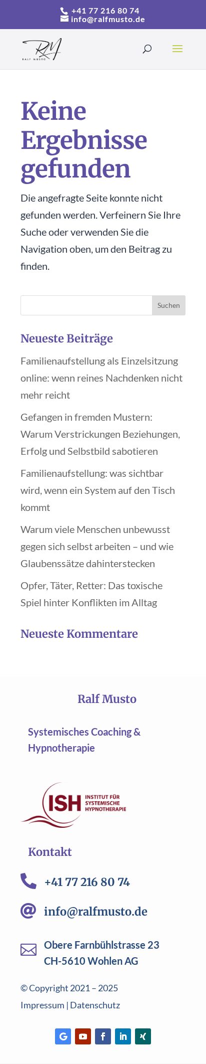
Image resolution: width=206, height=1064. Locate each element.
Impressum (42, 1004)
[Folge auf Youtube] (83, 1036)
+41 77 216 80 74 (105, 10)
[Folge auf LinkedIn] (123, 1036)
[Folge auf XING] (143, 1036)
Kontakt (50, 852)
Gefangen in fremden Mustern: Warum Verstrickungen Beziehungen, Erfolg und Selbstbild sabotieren (100, 434)
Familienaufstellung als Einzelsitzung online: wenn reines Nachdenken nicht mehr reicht (101, 377)
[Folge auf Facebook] (103, 1036)
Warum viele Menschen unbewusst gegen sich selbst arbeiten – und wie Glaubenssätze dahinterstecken (97, 546)
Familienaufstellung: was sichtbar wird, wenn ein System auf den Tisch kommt (97, 490)
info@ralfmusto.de (96, 912)
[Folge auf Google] (63, 1036)
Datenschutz (95, 1004)
